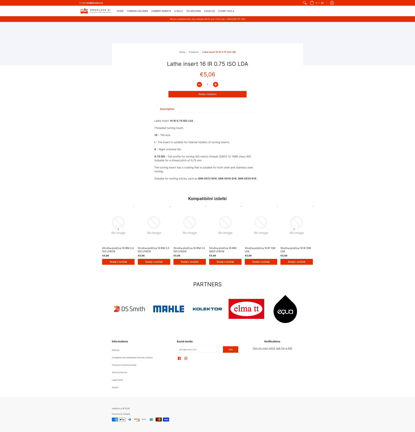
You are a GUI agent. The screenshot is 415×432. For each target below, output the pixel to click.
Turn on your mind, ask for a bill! (272, 348)
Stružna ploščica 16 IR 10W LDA (260, 250)
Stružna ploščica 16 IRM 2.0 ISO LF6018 (189, 250)
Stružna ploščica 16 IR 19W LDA (295, 250)
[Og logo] (207, 309)
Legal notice (117, 380)
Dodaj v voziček (118, 261)
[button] (317, 3)
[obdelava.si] (95, 11)
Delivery (115, 350)
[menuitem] (304, 3)
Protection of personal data (124, 365)
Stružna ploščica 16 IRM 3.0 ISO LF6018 (118, 250)
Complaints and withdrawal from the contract (132, 357)
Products (194, 52)
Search (115, 387)
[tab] (167, 109)
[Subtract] (199, 84)
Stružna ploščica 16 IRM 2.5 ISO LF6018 (153, 250)
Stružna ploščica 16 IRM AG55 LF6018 (222, 250)
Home (182, 52)
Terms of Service (119, 372)
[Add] (215, 84)
